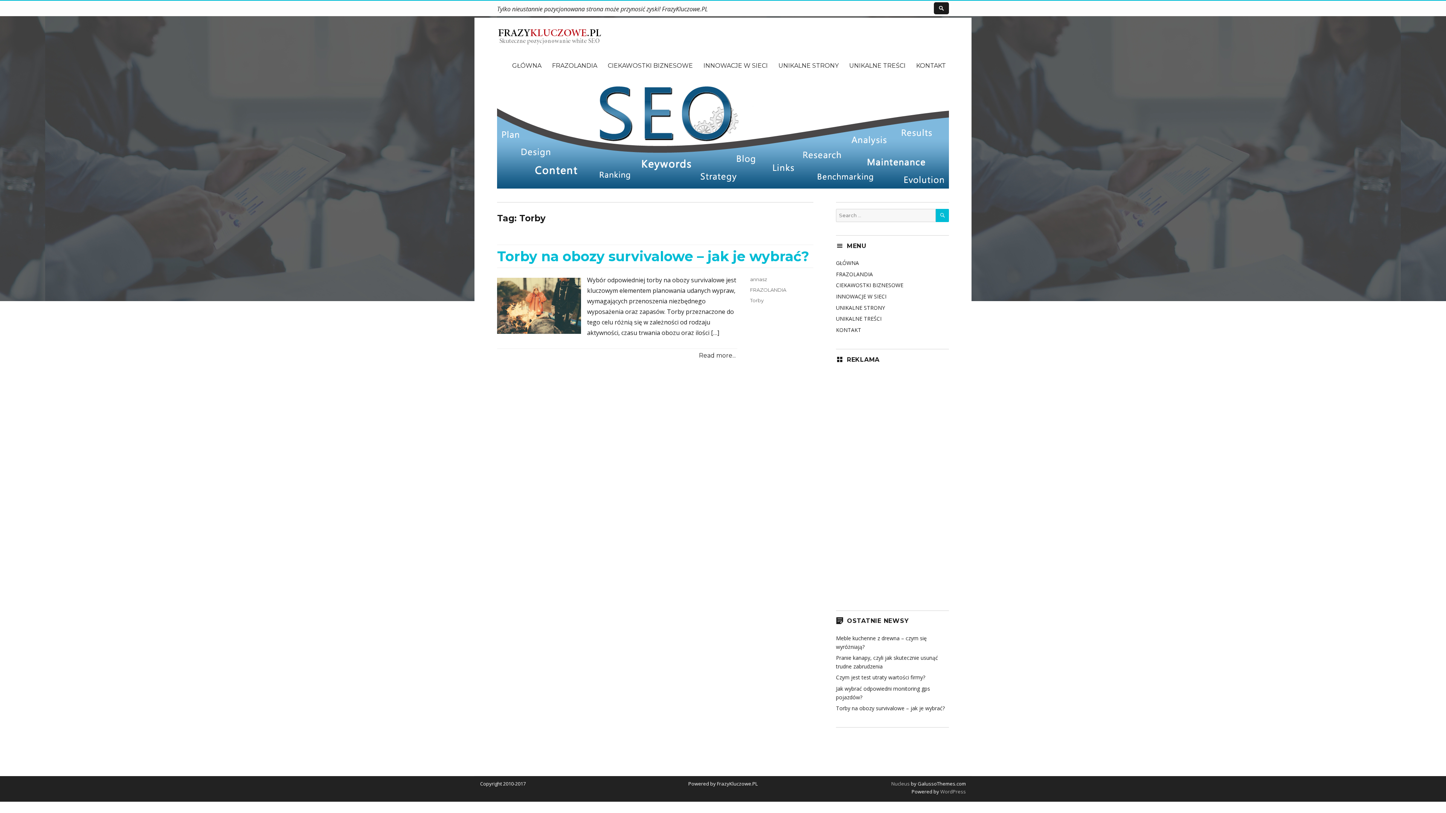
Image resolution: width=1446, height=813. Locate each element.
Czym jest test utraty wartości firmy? (880, 677)
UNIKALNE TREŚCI (877, 65)
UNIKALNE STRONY (808, 65)
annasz (758, 279)
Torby (757, 300)
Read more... (717, 355)
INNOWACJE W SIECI (735, 65)
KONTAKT (931, 65)
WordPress (952, 791)
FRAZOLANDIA (574, 65)
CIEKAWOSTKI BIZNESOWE (650, 65)
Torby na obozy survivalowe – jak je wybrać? (653, 256)
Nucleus (900, 783)
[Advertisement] (892, 484)
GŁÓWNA (526, 65)
